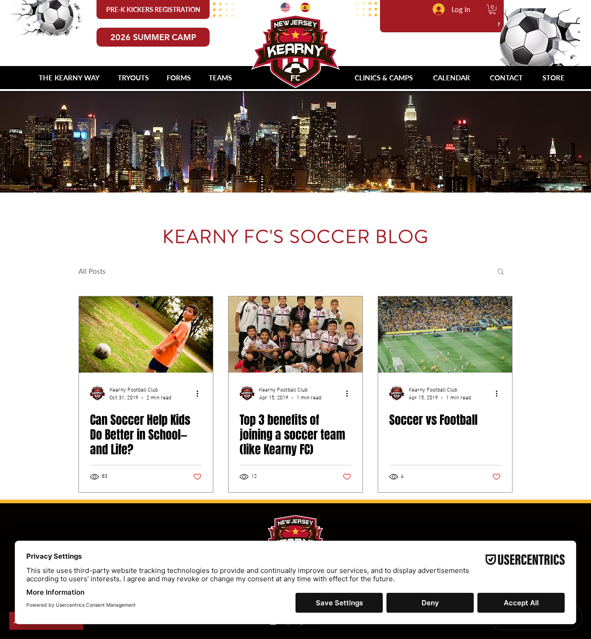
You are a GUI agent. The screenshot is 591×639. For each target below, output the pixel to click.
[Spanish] (303, 7)
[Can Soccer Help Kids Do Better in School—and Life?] (146, 334)
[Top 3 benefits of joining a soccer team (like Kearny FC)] (295, 334)
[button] (492, 9)
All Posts (92, 271)
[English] (283, 7)
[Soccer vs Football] (445, 334)
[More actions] (200, 393)
